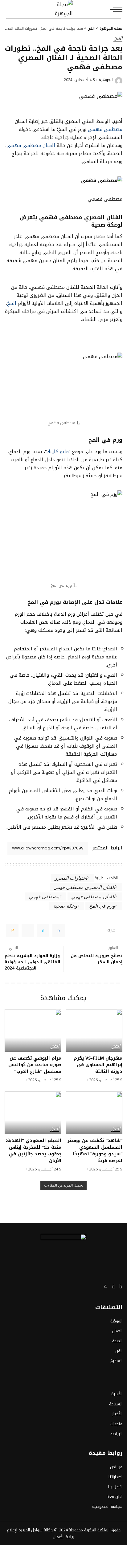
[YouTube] (96, 1286)
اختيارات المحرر (71, 877)
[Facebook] (58, 930)
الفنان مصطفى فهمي (30, 145)
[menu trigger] (114, 9)
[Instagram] (105, 1286)
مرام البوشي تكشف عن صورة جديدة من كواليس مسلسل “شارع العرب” (34, 1065)
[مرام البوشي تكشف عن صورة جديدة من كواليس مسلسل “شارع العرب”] (33, 1030)
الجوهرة (106, 80)
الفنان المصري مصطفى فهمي (84, 887)
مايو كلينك (58, 451)
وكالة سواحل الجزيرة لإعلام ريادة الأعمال (41, 1533)
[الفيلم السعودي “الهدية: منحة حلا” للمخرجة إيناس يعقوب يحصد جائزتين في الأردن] (33, 1112)
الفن (117, 38)
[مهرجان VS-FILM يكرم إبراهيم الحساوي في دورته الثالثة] (94, 1030)
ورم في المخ (102, 905)
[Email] (12, 930)
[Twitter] (43, 930)
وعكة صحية (65, 905)
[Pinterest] (28, 930)
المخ (11, 303)
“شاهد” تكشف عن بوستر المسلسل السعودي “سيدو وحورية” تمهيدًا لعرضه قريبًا (95, 1150)
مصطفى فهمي (105, 129)
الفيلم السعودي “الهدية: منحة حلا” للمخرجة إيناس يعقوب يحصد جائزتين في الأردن (33, 1150)
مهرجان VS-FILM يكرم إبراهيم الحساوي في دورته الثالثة (98, 1065)
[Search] (10, 9)
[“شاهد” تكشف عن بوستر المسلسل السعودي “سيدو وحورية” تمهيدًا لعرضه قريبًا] (94, 1112)
